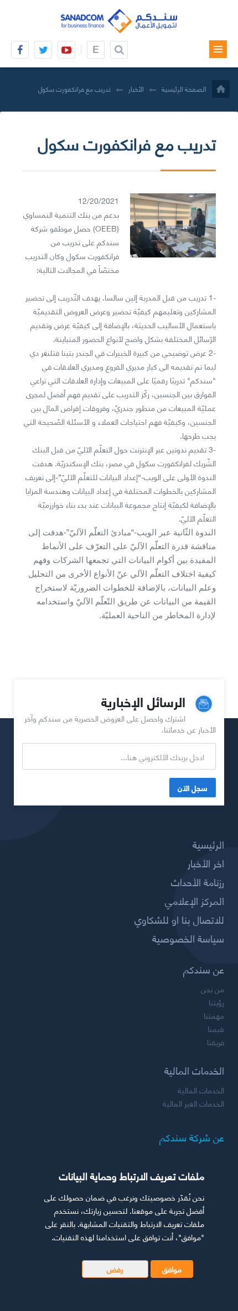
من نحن (212, 989)
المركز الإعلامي (194, 900)
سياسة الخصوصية (188, 938)
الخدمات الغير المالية (193, 1103)
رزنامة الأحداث (197, 881)
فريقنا (215, 1042)
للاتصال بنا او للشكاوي (179, 919)
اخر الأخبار (206, 863)
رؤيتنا (216, 1002)
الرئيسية (208, 844)
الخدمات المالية (201, 1090)
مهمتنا (214, 1015)
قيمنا (216, 1028)
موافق (172, 1268)
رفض (115, 1268)
